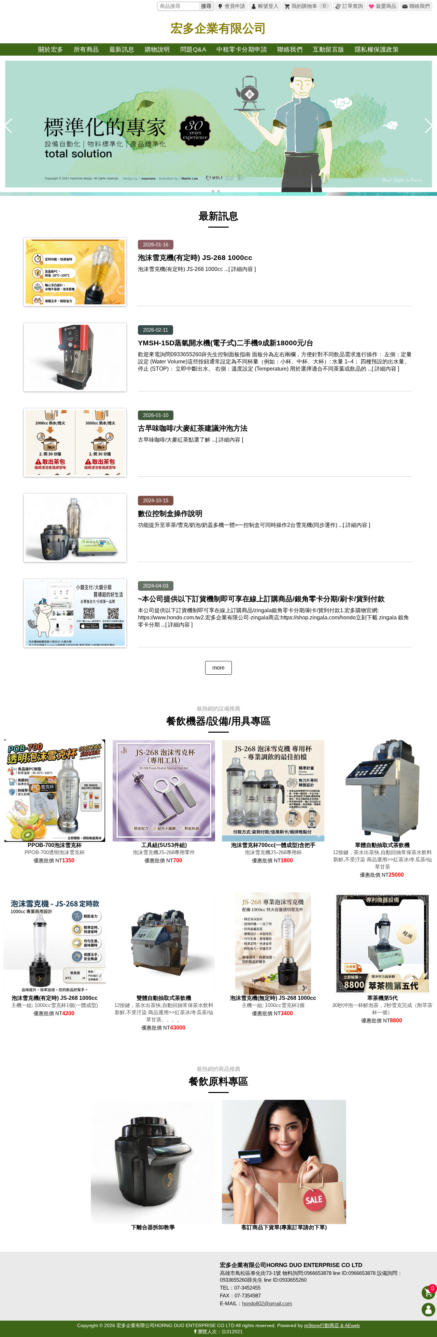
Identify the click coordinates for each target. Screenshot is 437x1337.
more (218, 668)
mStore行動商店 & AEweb (332, 1325)
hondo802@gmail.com (267, 1303)
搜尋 (206, 6)
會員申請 (235, 6)
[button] (213, 191)
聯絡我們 (419, 6)
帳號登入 (268, 6)
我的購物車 (309, 6)
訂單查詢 (352, 6)
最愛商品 (386, 6)
